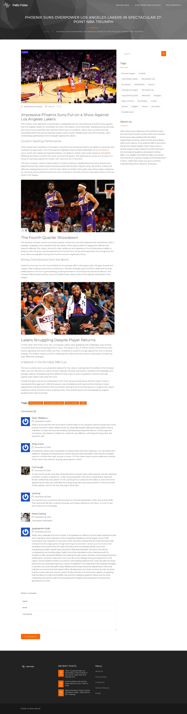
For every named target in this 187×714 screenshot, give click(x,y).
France (145, 106)
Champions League (130, 90)
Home (46, 32)
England (134, 106)
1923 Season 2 (173, 5)
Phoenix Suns (36, 403)
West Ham (146, 95)
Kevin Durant (72, 403)
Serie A (151, 84)
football (142, 73)
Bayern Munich (128, 101)
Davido (125, 106)
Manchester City (148, 79)
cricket (154, 101)
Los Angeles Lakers (54, 403)
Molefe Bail (123, 5)
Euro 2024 (156, 106)
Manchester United (130, 79)
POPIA (98, 693)
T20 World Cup (148, 90)
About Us (99, 671)
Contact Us (99, 682)
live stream (126, 84)
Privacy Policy (101, 677)
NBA (83, 403)
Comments (31, 636)
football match (128, 112)
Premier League (128, 73)
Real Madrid (139, 84)
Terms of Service (102, 688)
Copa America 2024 (130, 95)
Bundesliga (142, 101)
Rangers (157, 95)
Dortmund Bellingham (148, 5)
